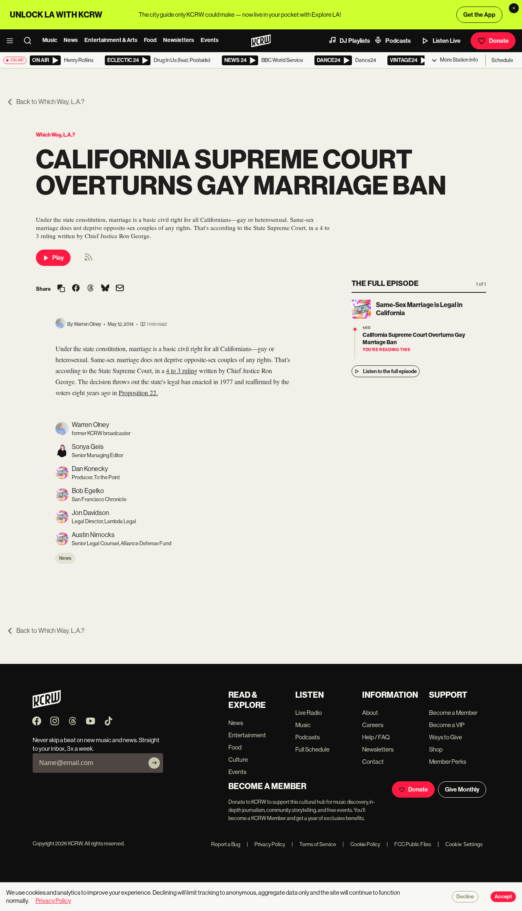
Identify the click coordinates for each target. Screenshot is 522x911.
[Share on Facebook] (76, 289)
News (71, 40)
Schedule (502, 60)
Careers (372, 724)
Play (58, 257)
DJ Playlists (355, 40)
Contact (373, 761)
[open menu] (12, 41)
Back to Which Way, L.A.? (50, 102)
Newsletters (178, 40)
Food (150, 40)
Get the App (479, 14)
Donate (499, 40)
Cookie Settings (464, 844)
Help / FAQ (376, 737)
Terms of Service (314, 844)
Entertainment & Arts (110, 40)
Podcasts (398, 40)
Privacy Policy (266, 844)
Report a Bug (225, 844)
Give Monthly (462, 789)
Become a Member (453, 712)
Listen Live (446, 40)
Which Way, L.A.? (55, 135)
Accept (503, 896)
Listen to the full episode (390, 371)
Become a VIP (446, 724)
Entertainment (247, 735)
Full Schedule (312, 749)
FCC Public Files (409, 844)
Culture (238, 759)
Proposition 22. (138, 392)
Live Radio (308, 712)
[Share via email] (120, 289)
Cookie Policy (361, 844)
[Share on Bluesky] (105, 289)
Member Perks (447, 761)
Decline (465, 896)
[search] (30, 41)
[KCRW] (47, 706)
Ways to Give (445, 737)
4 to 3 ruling (181, 370)
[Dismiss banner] (514, 8)
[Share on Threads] (90, 289)
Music (49, 40)
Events (210, 40)
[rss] (88, 259)
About (370, 712)
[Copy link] (61, 289)
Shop (435, 749)
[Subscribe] (154, 763)
